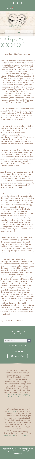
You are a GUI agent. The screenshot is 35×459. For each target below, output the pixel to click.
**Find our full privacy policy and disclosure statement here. (17, 395)
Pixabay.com (9, 435)
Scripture (12, 411)
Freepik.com (25, 435)
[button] (19, 32)
